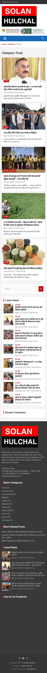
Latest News (12, 300)
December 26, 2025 (22, 367)
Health (4, 501)
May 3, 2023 (8, 228)
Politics (5, 507)
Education (6, 491)
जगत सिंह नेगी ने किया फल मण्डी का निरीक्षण (20, 132)
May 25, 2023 (9, 182)
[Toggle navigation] (5, 38)
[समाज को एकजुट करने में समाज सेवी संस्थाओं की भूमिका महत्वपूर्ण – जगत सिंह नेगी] (23, 160)
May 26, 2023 (9, 136)
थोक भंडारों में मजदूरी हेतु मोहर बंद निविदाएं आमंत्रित (23, 268)
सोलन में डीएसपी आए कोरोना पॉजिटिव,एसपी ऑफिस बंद (19, 532)
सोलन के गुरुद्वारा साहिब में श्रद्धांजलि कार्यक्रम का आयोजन (28, 398)
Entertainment (7, 494)
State (12, 170)
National (5, 504)
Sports (4, 514)
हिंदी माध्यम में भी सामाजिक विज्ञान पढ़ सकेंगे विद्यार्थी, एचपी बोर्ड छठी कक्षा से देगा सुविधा (28, 350)
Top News (6, 520)
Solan (17, 305)
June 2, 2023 (8, 93)
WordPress (31, 669)
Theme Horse (26, 666)
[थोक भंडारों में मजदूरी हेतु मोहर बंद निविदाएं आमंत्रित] (23, 252)
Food (6, 81)
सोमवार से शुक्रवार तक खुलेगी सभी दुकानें (15, 541)
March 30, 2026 (21, 327)
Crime (4, 488)
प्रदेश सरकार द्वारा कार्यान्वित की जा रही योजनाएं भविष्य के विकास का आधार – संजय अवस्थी (29, 321)
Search (41, 289)
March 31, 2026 (21, 313)
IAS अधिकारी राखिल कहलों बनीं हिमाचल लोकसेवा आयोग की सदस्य (27, 386)
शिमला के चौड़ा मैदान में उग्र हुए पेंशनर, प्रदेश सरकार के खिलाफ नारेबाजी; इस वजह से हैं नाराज (29, 335)
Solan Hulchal (29, 663)
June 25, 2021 (9, 271)
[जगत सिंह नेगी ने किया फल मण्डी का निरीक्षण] (23, 117)
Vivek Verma (19, 93)
